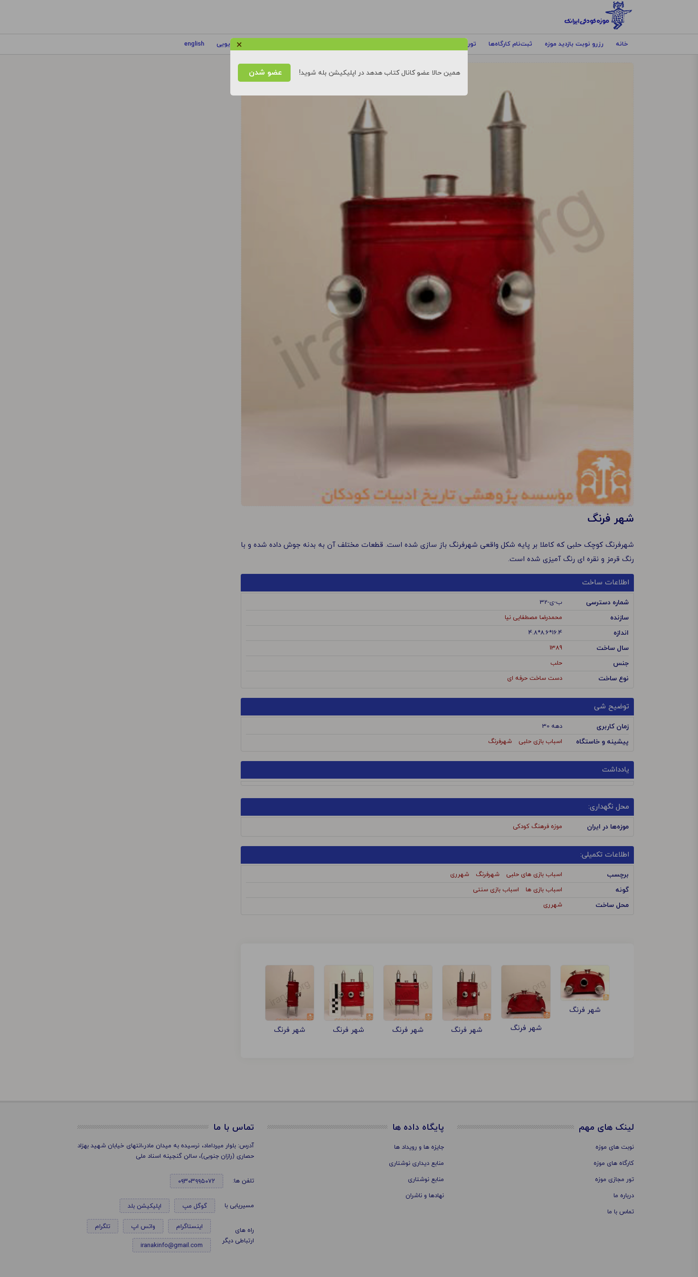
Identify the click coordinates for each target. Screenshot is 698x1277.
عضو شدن (264, 72)
